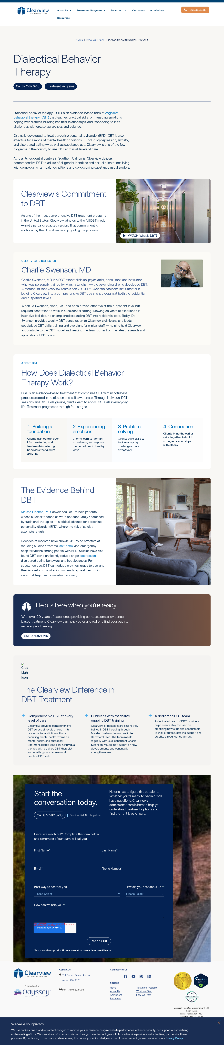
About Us (62, 10)
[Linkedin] (149, 976)
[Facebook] (125, 976)
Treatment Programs (89, 10)
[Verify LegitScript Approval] (201, 981)
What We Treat (144, 991)
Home (79, 40)
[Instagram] (141, 976)
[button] (219, 1022)
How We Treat (95, 40)
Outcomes (138, 10)
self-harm (66, 546)
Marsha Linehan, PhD (36, 512)
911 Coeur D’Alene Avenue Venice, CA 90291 (76, 977)
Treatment (117, 10)
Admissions (157, 10)
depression (88, 555)
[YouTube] (133, 976)
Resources (63, 17)
